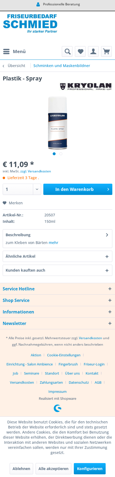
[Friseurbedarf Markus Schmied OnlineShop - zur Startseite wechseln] (30, 28)
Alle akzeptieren (53, 468)
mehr (53, 242)
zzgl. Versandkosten (35, 171)
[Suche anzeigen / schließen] (67, 51)
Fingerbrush (68, 364)
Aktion (36, 355)
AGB (98, 382)
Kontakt (92, 373)
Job (15, 373)
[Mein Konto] (93, 51)
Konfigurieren (89, 468)
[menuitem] (14, 51)
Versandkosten (90, 338)
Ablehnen (21, 468)
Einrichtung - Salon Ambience (29, 364)
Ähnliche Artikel (20, 256)
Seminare (31, 373)
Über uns (72, 373)
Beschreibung (18, 234)
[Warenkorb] (106, 51)
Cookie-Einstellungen (63, 355)
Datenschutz (79, 382)
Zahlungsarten (51, 382)
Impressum (57, 391)
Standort (52, 373)
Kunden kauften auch (25, 270)
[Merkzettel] (80, 51)
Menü (19, 51)
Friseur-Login (94, 364)
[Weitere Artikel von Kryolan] (85, 86)
